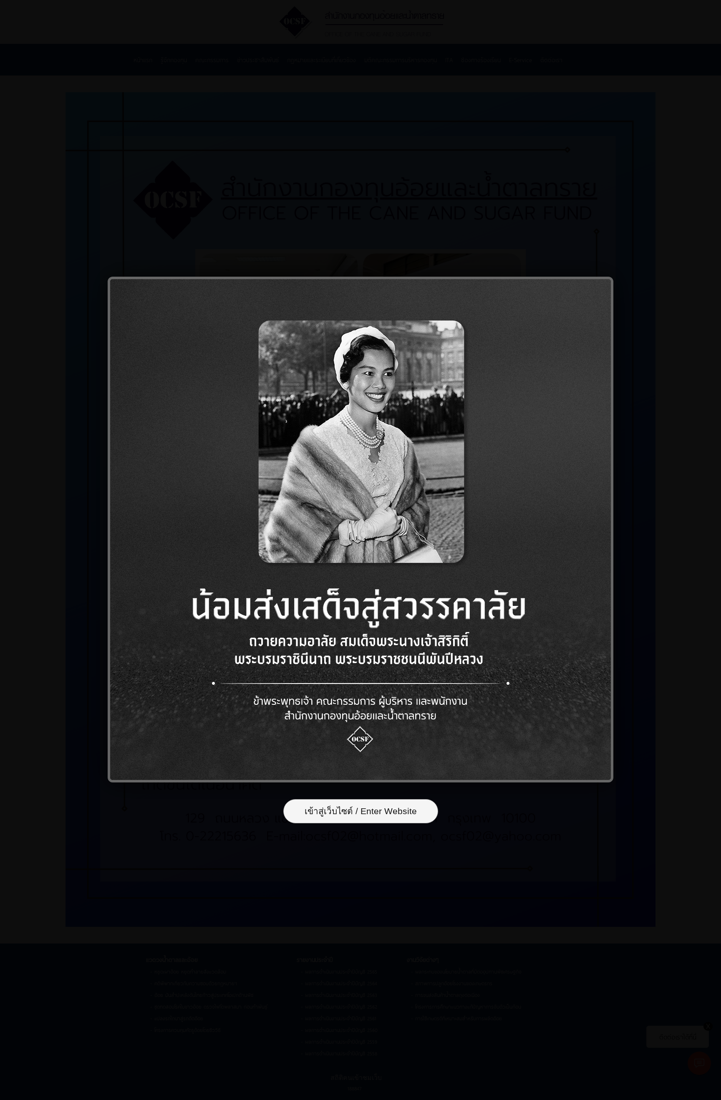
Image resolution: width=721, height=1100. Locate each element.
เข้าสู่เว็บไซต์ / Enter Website (361, 811)
